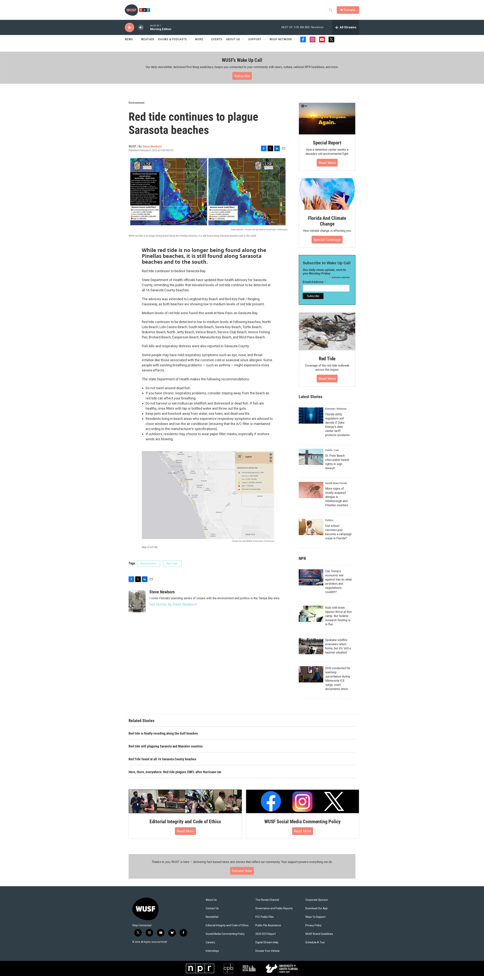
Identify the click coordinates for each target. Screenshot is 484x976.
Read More (327, 162)
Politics (329, 520)
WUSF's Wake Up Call (242, 60)
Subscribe (242, 76)
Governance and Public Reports (274, 908)
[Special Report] (327, 119)
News (129, 39)
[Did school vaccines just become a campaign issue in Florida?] (311, 527)
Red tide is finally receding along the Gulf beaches (163, 733)
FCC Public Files (264, 917)
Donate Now (242, 870)
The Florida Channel (267, 899)
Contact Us (212, 908)
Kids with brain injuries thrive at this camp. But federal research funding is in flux (338, 616)
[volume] (141, 27)
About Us (211, 899)
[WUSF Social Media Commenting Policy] (302, 801)
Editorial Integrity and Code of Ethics (185, 821)
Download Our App (316, 908)
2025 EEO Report (265, 934)
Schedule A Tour (315, 942)
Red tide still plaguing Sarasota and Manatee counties (166, 746)
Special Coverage (327, 239)
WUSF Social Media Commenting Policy (302, 821)
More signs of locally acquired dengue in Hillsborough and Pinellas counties (336, 497)
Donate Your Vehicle (267, 951)
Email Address (314, 282)
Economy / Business (335, 408)
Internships (212, 951)
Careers (210, 942)
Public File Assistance (268, 925)
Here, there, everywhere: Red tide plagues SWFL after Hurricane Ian (175, 772)
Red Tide (172, 563)
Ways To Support (315, 917)
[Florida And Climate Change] (327, 194)
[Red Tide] (327, 331)
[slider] (146, 27)
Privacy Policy (313, 925)
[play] (129, 27)
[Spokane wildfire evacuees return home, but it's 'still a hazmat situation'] (311, 646)
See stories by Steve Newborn (173, 604)
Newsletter (212, 917)
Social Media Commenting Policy (225, 934)
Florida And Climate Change (327, 221)
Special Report (327, 143)
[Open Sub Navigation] (135, 39)
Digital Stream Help (266, 942)
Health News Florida (336, 483)
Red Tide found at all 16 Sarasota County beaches (162, 759)
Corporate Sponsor (316, 899)
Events (216, 39)
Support (254, 39)
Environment (136, 103)
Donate (349, 10)
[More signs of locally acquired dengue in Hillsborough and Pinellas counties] (311, 490)
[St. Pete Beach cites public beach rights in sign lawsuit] (311, 457)
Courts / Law (332, 450)
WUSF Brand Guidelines (319, 934)
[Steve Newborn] (137, 601)
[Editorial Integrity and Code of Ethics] (185, 801)
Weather (147, 39)
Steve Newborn (152, 146)
